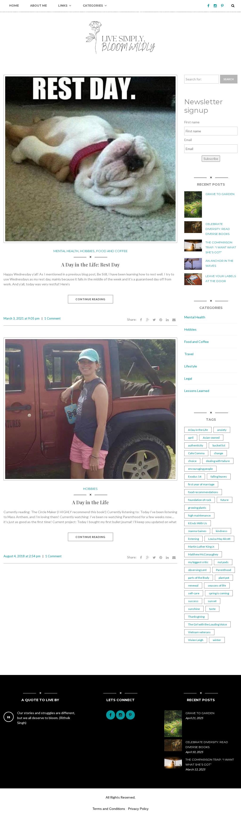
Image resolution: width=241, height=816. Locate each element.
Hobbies (87, 251)
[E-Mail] (174, 319)
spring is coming (219, 593)
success (193, 601)
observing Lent (197, 570)
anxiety (221, 430)
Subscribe (211, 159)
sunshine (194, 609)
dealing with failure (218, 461)
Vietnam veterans (199, 632)
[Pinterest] (222, 6)
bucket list (219, 445)
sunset (212, 601)
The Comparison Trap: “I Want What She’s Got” (220, 247)
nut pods (223, 562)
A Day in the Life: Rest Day (90, 264)
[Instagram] (215, 6)
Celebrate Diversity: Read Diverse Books (217, 229)
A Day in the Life (90, 502)
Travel (188, 354)
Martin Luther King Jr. (201, 546)
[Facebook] (208, 6)
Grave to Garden (219, 194)
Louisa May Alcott (219, 539)
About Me (38, 5)
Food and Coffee (112, 251)
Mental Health (65, 251)
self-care (193, 593)
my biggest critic (198, 562)
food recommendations (203, 492)
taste (212, 609)
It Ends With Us (197, 523)
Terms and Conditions (108, 809)
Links (62, 5)
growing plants (197, 507)
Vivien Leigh (195, 640)
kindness (221, 531)
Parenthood (223, 570)
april (190, 437)
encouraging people (200, 468)
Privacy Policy (138, 809)
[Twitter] (154, 319)
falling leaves (219, 476)
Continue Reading (90, 299)
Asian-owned (211, 437)
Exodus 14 (194, 476)
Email (188, 140)
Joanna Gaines (197, 531)
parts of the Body (198, 577)
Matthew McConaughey (203, 554)
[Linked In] (167, 319)
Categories (93, 5)
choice (192, 461)
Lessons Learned (196, 391)
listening (193, 539)
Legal (188, 378)
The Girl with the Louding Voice (207, 624)
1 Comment (52, 318)
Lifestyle (190, 366)
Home (14, 5)
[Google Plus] (147, 319)
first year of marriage (201, 484)
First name (192, 122)
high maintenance (199, 515)
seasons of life (217, 585)
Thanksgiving (196, 616)
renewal (193, 585)
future (225, 500)
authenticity (195, 445)
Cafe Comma (196, 453)
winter (217, 640)
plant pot (224, 577)
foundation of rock (199, 500)
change (218, 453)
